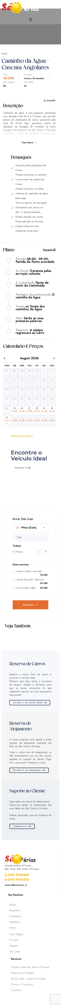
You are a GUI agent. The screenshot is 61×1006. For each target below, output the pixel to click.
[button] (30, 19)
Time (19, 537)
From (5, 74)
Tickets (17, 546)
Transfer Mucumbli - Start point (30, 579)
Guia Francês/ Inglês (25, 587)
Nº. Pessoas (18, 551)
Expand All (49, 250)
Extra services (21, 564)
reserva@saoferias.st (16, 885)
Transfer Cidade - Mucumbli (29, 571)
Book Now (28, 604)
